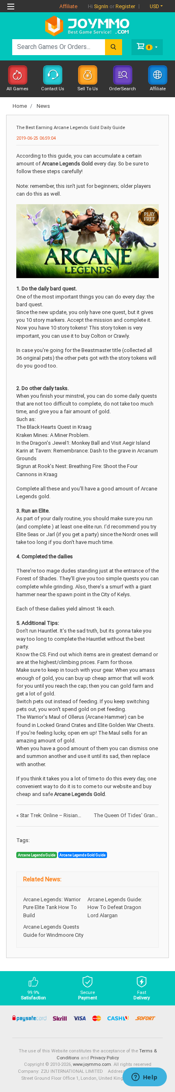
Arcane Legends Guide (36, 855)
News (43, 106)
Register (125, 6)
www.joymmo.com (92, 1064)
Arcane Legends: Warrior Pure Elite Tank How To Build (52, 907)
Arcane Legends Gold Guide (82, 855)
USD (154, 6)
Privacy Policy (104, 1058)
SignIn (101, 6)
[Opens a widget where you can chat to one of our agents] (144, 1077)
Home (20, 106)
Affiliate (68, 6)
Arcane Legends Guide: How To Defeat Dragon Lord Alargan (115, 907)
